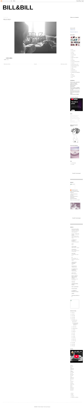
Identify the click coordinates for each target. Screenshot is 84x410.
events (72, 52)
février (73, 339)
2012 (72, 318)
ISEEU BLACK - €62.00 (75, 247)
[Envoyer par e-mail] (6, 58)
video (72, 58)
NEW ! (72, 394)
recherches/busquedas (75, 61)
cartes (72, 68)
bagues (72, 74)
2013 (72, 317)
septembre (74, 328)
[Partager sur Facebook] (10, 58)
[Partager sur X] (9, 58)
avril (73, 336)
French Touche (74, 288)
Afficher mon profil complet (75, 199)
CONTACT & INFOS (74, 397)
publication (73, 69)
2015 (72, 314)
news (8, 59)
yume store (74, 272)
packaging (73, 76)
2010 (72, 344)
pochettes (73, 60)
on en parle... (73, 50)
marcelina (73, 253)
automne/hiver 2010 (74, 64)
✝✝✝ (73, 243)
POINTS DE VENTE (74, 57)
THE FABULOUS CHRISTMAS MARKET (75, 324)
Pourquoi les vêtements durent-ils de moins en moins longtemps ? (75, 231)
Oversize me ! (74, 266)
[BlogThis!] (8, 58)
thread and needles (75, 229)
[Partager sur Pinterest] (11, 58)
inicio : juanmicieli (75, 286)
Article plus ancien (64, 64)
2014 (72, 315)
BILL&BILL (18, 7)
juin (73, 333)
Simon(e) (73, 281)
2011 (72, 342)
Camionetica (74, 249)
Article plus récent (7, 64)
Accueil (35, 64)
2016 (72, 312)
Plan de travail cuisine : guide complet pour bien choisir (75, 237)
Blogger (48, 406)
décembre (74, 320)
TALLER (72, 53)
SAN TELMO (73, 54)
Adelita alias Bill (75, 190)
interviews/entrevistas (75, 65)
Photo (72, 244)
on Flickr (72, 164)
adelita (73, 293)
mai (73, 334)
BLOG (72, 393)
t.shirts (72, 56)
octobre (73, 326)
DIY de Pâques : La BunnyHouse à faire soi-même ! (75, 259)
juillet (73, 331)
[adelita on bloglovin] (75, 142)
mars (73, 337)
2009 (72, 345)
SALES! (72, 395)
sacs (72, 77)
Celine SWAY (74, 246)
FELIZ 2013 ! (74, 321)
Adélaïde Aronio (72, 29)
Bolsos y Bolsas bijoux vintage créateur (75, 276)
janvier (73, 340)
